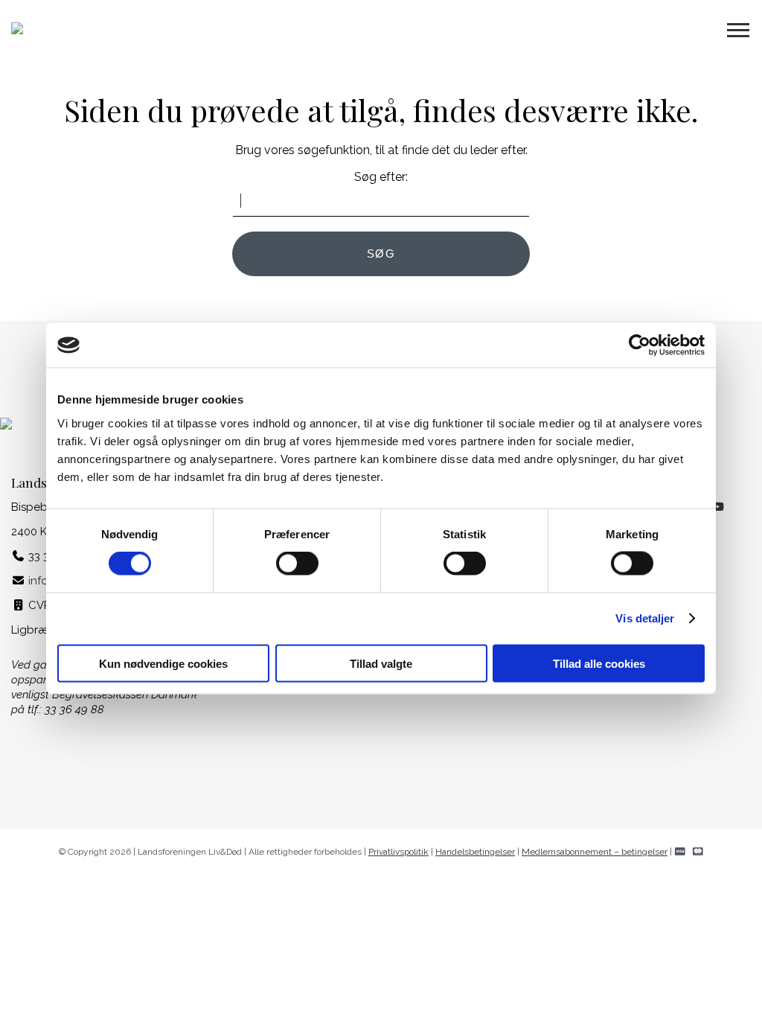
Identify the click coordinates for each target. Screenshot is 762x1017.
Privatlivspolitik (398, 852)
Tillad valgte (381, 663)
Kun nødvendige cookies (163, 663)
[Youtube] (718, 507)
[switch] (297, 564)
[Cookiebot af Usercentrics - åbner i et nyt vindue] (639, 345)
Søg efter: (381, 177)
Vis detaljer (644, 618)
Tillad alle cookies (599, 663)
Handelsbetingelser (475, 852)
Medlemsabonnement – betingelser (594, 852)
